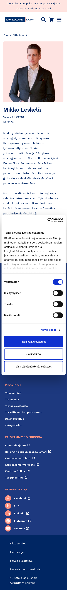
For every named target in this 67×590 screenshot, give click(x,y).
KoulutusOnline (17, 471)
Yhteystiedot (13, 425)
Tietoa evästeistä (16, 405)
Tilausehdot (13, 393)
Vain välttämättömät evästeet (33, 366)
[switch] (58, 293)
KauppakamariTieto (20, 458)
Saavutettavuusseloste (25, 569)
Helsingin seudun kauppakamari (28, 451)
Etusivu (7, 35)
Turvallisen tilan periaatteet (23, 412)
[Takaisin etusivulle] (19, 19)
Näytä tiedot (48, 329)
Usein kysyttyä (14, 418)
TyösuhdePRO (16, 477)
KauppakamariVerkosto (22, 464)
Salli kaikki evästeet (33, 341)
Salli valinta (33, 353)
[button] (43, 19)
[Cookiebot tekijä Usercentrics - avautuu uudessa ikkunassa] (48, 220)
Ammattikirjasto (17, 445)
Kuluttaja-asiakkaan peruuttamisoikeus (23, 580)
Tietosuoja (12, 399)
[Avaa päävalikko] (59, 19)
